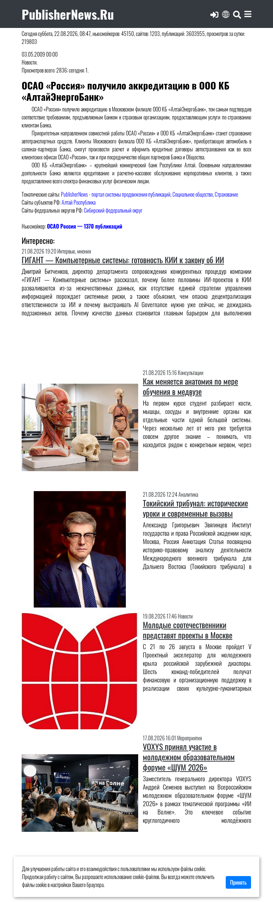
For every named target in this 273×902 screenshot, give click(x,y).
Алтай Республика (79, 202)
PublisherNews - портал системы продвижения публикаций (115, 194)
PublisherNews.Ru (68, 13)
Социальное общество (192, 194)
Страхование (226, 194)
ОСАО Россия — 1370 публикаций (84, 226)
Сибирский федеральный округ (113, 210)
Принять (238, 882)
